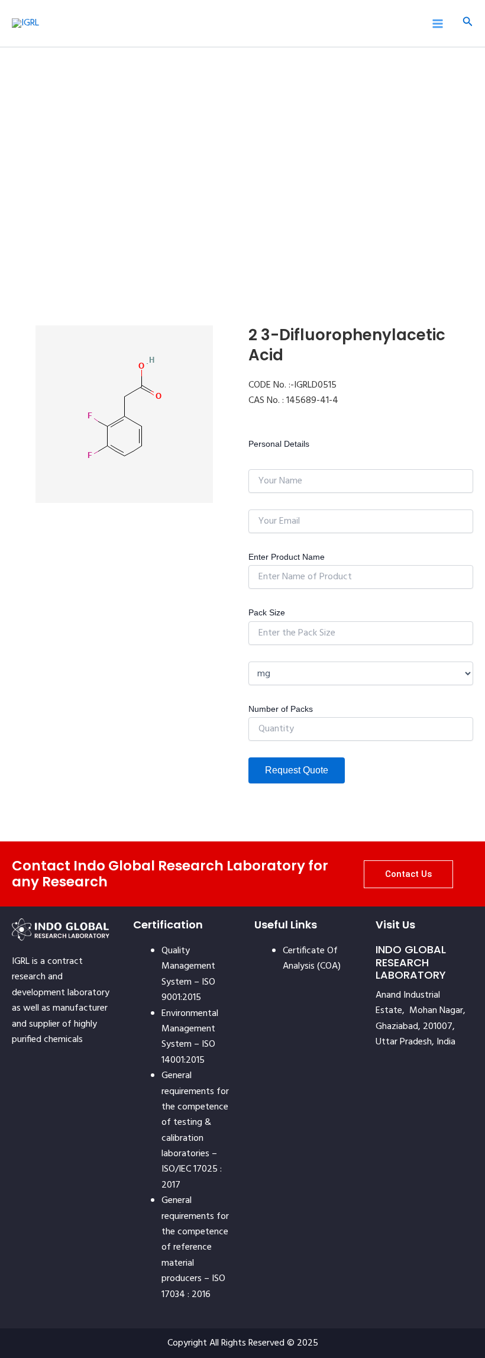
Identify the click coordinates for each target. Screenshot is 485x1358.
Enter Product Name (286, 557)
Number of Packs (280, 709)
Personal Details (278, 444)
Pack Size (266, 612)
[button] (468, 23)
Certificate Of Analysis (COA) (312, 958)
